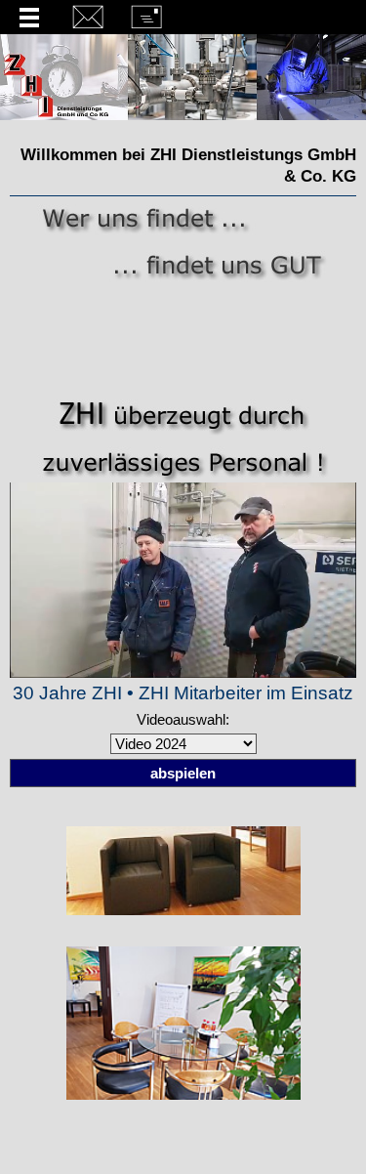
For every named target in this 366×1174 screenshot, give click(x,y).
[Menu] (29, 14)
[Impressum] (146, 14)
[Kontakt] (87, 14)
